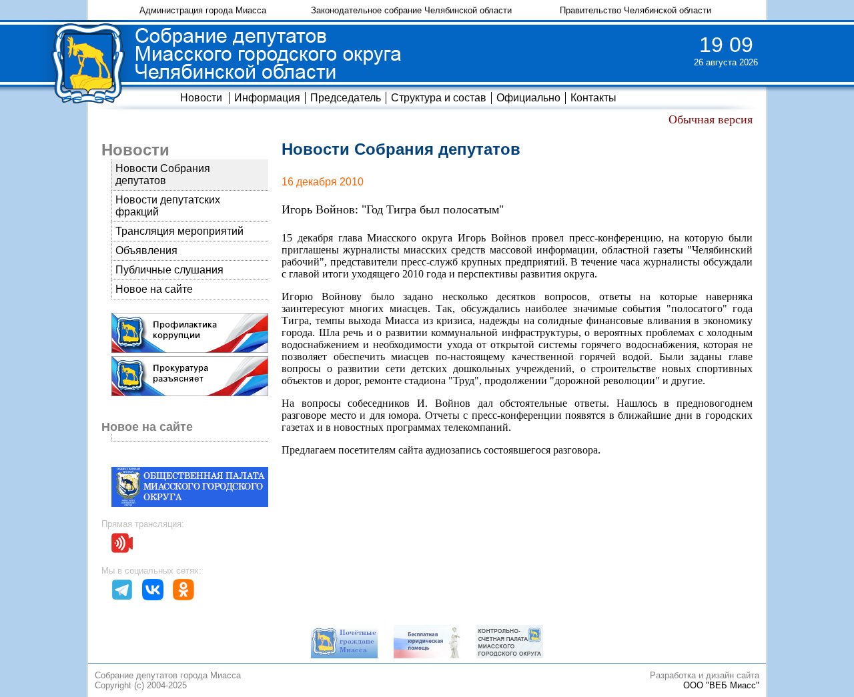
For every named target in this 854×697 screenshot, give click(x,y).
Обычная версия (711, 119)
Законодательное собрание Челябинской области (411, 10)
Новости (201, 97)
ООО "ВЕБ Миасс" (721, 685)
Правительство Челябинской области (635, 10)
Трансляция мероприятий (179, 231)
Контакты (593, 97)
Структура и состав (438, 97)
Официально (528, 97)
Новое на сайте (154, 289)
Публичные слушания (169, 269)
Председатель (345, 97)
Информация (267, 97)
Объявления (146, 250)
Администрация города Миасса (202, 10)
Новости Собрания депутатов (162, 174)
